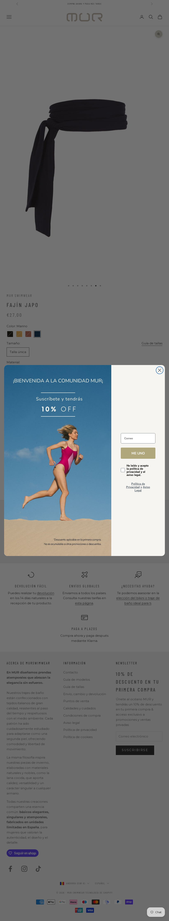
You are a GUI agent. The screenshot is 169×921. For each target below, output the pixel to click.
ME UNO (138, 453)
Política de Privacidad (135, 485)
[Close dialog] (159, 370)
